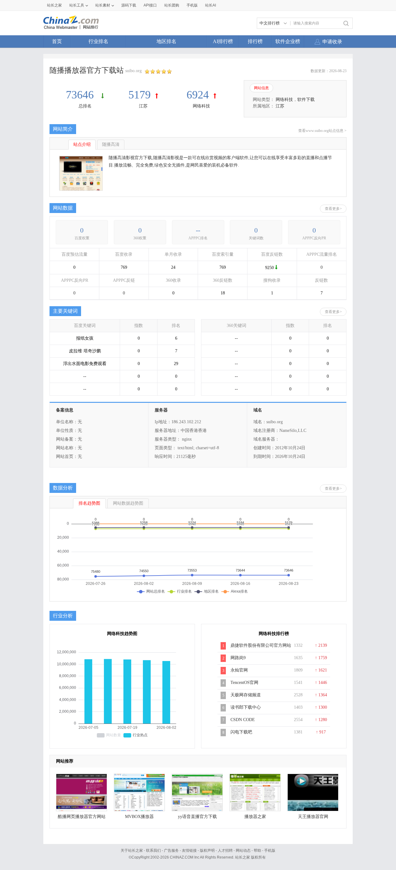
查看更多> (333, 209)
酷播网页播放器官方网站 (81, 816)
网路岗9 (238, 657)
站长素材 (102, 5)
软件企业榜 (287, 41)
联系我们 (153, 850)
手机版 (269, 850)
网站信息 (261, 88)
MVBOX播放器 (139, 816)
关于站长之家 (132, 850)
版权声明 (207, 850)
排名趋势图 (89, 503)
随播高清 (110, 144)
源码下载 (128, 5)
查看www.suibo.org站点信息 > (322, 130)
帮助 (257, 850)
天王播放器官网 (313, 816)
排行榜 (255, 41)
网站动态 (243, 850)
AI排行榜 (223, 41)
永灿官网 (239, 670)
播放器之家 (255, 816)
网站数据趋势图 (128, 503)
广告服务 (171, 850)
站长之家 (54, 5)
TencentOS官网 (244, 682)
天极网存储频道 (245, 695)
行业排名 (98, 41)
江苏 (143, 106)
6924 (198, 95)
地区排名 (166, 41)
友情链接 (189, 850)
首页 (57, 41)
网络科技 (201, 106)
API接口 (150, 5)
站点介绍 (82, 144)
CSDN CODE (242, 719)
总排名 (85, 106)
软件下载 (306, 99)
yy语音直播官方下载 (197, 816)
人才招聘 (225, 850)
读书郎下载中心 (245, 707)
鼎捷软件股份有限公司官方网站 (260, 645)
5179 (139, 95)
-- (198, 230)
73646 (81, 95)
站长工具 (76, 5)
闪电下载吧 (241, 732)
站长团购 (171, 5)
